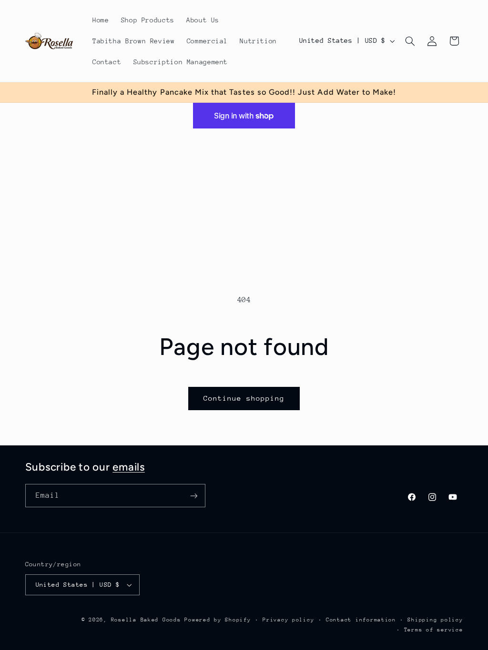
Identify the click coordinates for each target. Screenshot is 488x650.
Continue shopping (244, 398)
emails (128, 467)
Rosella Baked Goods (146, 620)
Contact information (361, 620)
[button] (410, 41)
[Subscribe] (193, 495)
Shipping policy (435, 620)
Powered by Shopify (217, 620)
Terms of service (433, 630)
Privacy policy (288, 620)
